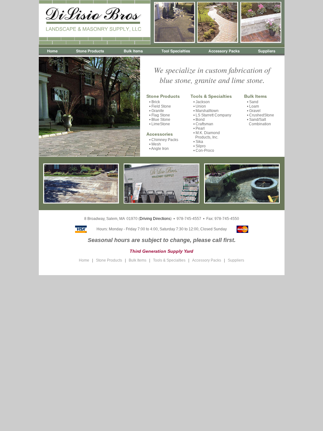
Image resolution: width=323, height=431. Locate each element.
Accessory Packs (206, 260)
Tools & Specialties (211, 96)
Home (84, 260)
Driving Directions (155, 218)
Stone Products (163, 96)
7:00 (141, 229)
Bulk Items (255, 96)
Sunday (220, 229)
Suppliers (236, 260)
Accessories (159, 134)
